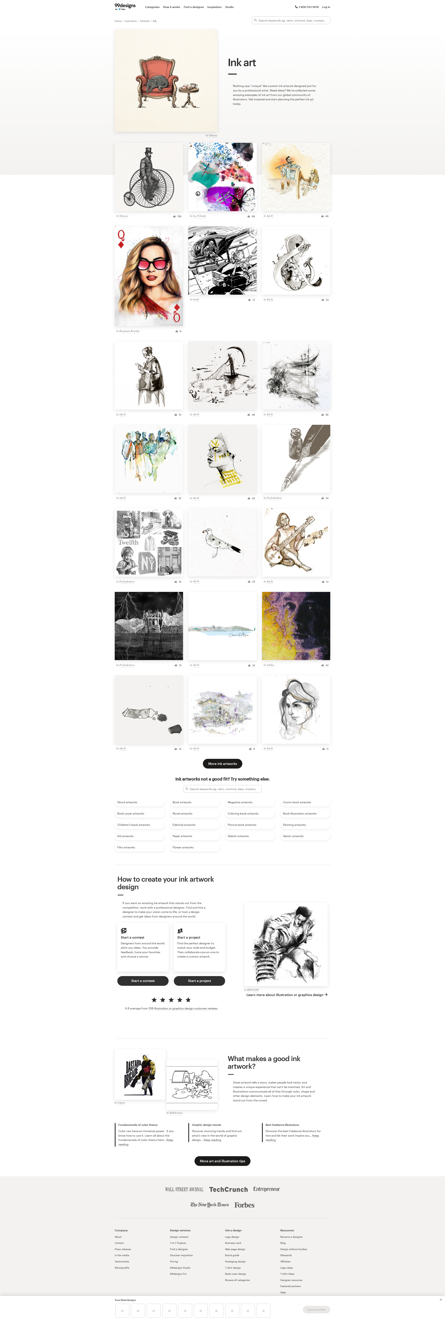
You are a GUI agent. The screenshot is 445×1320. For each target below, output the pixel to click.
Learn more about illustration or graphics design (284, 995)
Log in (326, 7)
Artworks (145, 20)
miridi (196, 299)
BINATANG (253, 989)
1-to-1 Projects (178, 1242)
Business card (233, 1242)
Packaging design (235, 1261)
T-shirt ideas (287, 1273)
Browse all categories (237, 1280)
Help (283, 1292)
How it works (171, 7)
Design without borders (293, 1249)
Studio (229, 7)
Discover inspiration (181, 1255)
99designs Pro (178, 1273)
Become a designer (291, 1236)
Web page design (235, 1249)
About (118, 1236)
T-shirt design (233, 1267)
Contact (119, 1242)
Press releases (123, 1249)
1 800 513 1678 (309, 7)
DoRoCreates (176, 1112)
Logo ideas (286, 1267)
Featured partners (290, 1286)
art (312, 99)
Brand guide (232, 1255)
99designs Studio (180, 1267)
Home (118, 20)
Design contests (179, 1236)
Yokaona (213, 135)
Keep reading (212, 1139)
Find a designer (194, 7)
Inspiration (214, 7)
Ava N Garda (199, 215)
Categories (152, 7)
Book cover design (235, 1273)
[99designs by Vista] (125, 6)
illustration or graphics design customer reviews (186, 1008)
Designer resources (291, 1280)
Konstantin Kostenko (129, 330)
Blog (283, 1242)
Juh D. (270, 215)
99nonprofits (122, 1267)
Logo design (232, 1236)
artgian (121, 1102)
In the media (122, 1255)
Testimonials (122, 1261)
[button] (440, 1299)
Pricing (174, 1261)
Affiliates (285, 1261)
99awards (286, 1255)
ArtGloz (270, 665)
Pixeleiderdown (274, 497)
